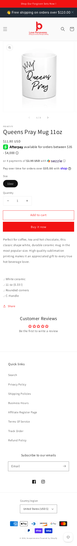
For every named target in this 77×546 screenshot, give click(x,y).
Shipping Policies (19, 394)
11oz (10, 184)
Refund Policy (17, 440)
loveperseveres (33, 538)
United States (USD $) (35, 509)
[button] (5, 29)
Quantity (8, 193)
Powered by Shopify (48, 538)
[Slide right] (47, 117)
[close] (72, 12)
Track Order (16, 431)
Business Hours (18, 403)
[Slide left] (29, 117)
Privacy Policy (17, 384)
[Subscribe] (64, 466)
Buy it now (38, 227)
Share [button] (11, 306)
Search (12, 375)
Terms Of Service (19, 421)
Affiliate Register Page (22, 412)
